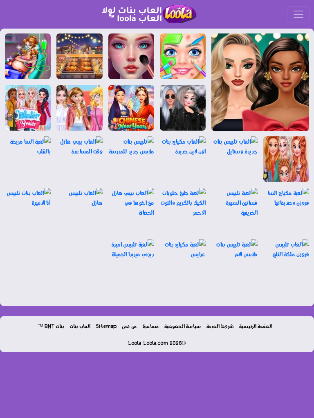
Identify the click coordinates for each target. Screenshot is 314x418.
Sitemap (106, 326)
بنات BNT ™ (51, 326)
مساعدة (150, 326)
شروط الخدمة (220, 326)
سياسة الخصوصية (182, 326)
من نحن (129, 326)
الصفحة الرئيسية (255, 326)
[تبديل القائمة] (298, 14)
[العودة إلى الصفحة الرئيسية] (145, 14)
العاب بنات (80, 326)
